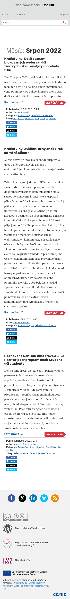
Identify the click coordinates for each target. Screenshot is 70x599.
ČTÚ (42, 118)
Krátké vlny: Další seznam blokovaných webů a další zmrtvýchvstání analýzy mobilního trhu (32, 64)
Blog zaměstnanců (35, 4)
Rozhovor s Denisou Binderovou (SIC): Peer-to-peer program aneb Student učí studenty (34, 359)
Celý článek (54, 102)
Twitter (22, 498)
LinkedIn (33, 498)
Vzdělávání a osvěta (42, 115)
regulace (51, 118)
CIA (37, 118)
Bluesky (44, 498)
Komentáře (11, 102)
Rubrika (20, 14)
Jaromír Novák (21, 112)
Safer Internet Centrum (43, 453)
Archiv (5, 14)
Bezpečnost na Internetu (31, 447)
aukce (21, 118)
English (63, 14)
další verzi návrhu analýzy (27, 82)
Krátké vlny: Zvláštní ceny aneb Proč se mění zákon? (33, 150)
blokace (29, 118)
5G (14, 118)
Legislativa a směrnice (43, 325)
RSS (55, 498)
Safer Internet (21, 453)
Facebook (11, 498)
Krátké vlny (24, 115)
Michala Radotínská (24, 444)
